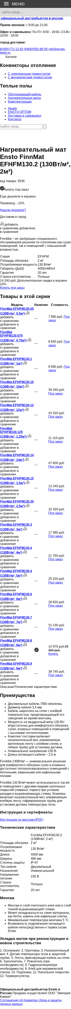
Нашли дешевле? (13, 210)
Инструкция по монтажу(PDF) (21, 819)
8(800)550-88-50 (36, 49)
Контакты (14, 119)
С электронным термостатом (29, 73)
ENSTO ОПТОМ (19, 112)
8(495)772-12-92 (11, 49)
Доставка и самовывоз (24, 115)
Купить (53, 653)
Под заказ (55, 393)
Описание (7, 686)
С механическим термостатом (30, 77)
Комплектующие (20, 101)
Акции (12, 108)
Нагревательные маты (24, 98)
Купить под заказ (12, 287)
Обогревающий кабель (24, 94)
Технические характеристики (36, 686)
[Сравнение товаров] (2, 132)
